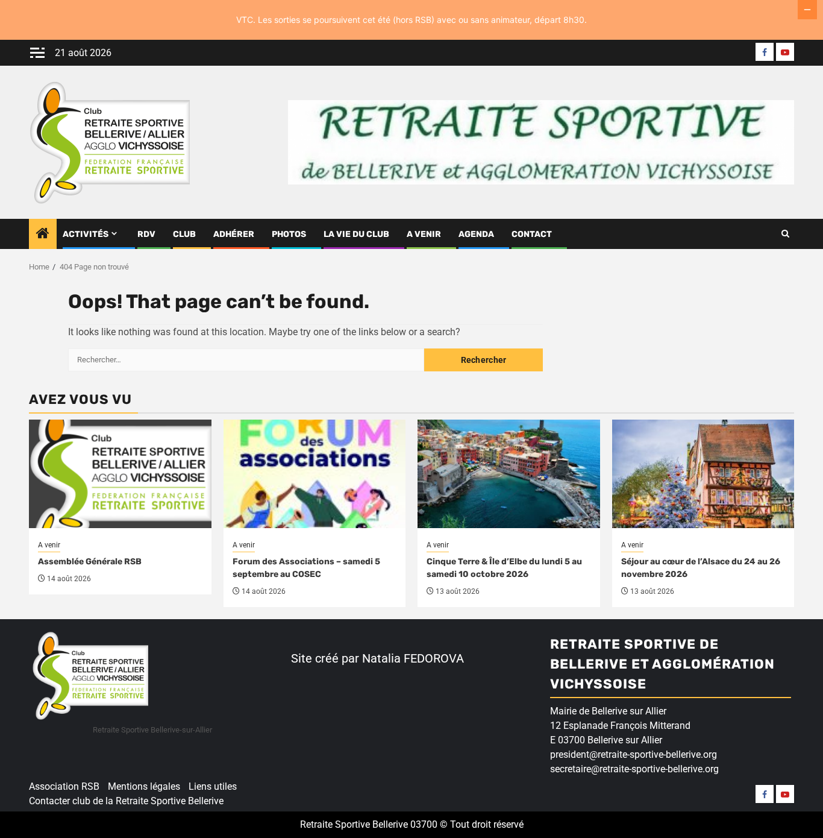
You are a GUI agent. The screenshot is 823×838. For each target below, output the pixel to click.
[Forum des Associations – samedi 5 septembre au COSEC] (315, 474)
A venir (424, 234)
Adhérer (233, 234)
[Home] (42, 234)
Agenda (476, 234)
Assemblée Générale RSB (90, 561)
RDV (146, 234)
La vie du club (356, 234)
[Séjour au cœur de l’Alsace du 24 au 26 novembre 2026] (703, 474)
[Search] (785, 233)
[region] (156, 745)
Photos (289, 234)
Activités (85, 234)
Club (184, 234)
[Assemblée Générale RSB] (120, 474)
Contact (532, 234)
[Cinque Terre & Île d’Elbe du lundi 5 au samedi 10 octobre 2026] (509, 474)
